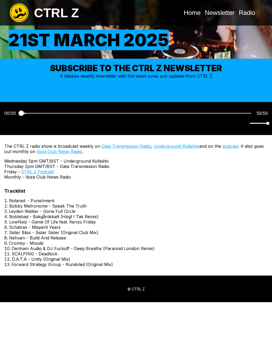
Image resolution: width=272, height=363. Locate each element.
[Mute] (244, 123)
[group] (136, 118)
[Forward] (147, 123)
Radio (247, 12)
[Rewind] (124, 123)
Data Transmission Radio (126, 146)
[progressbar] (136, 113)
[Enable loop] (7, 123)
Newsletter (220, 12)
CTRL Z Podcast (37, 171)
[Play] (136, 123)
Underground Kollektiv (176, 146)
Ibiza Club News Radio (59, 151)
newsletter (106, 76)
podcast (230, 146)
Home (192, 12)
